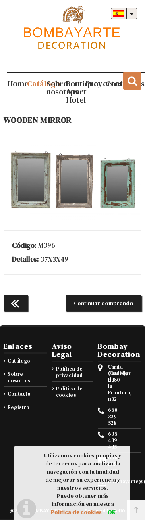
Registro (18, 407)
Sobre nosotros (19, 377)
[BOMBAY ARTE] (72, 28)
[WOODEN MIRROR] (72, 218)
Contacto (19, 393)
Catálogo (19, 360)
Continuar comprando (103, 303)
